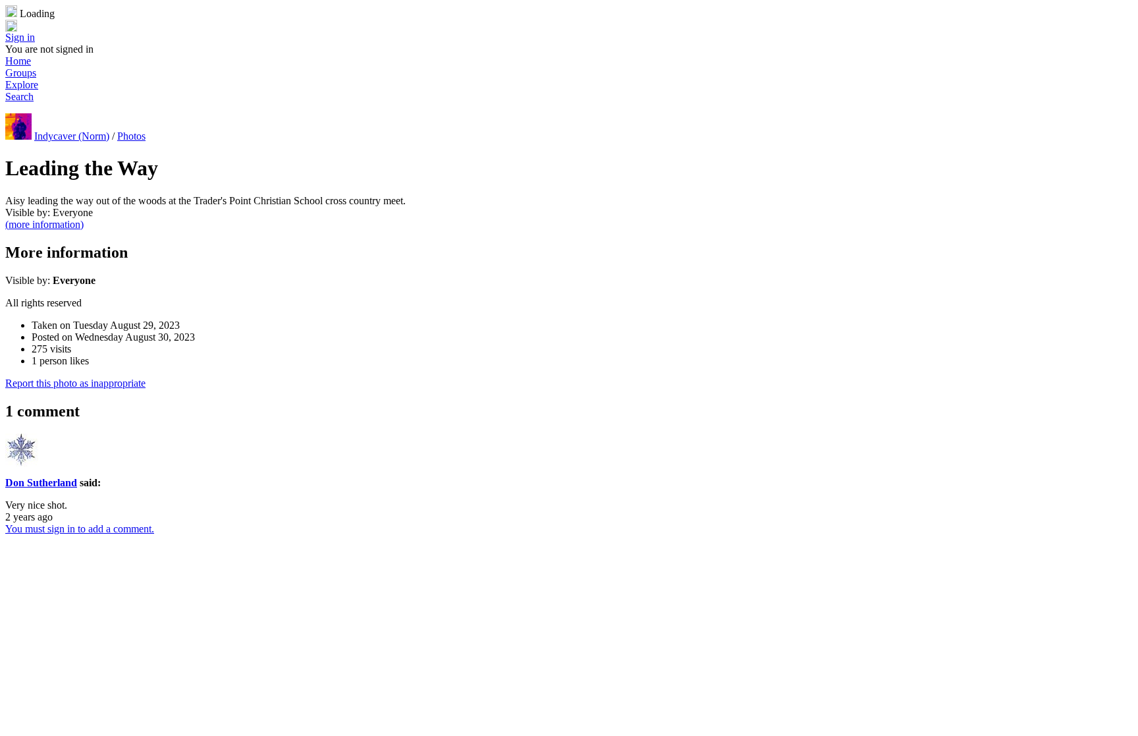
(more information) (44, 224)
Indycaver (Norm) (71, 136)
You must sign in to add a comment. (79, 528)
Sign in (20, 37)
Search (19, 96)
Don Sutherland (41, 482)
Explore (21, 84)
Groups (20, 72)
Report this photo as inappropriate (75, 383)
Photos (131, 136)
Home (18, 61)
